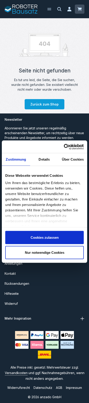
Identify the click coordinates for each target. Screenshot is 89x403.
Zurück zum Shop (44, 104)
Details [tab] (44, 159)
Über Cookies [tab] (73, 159)
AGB (59, 388)
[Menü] (49, 9)
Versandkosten (16, 373)
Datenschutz (43, 388)
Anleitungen (13, 263)
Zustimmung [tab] (16, 159)
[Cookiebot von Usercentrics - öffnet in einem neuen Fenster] (64, 147)
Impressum (74, 388)
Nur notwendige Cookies (44, 252)
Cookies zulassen (45, 237)
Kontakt (10, 273)
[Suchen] (59, 9)
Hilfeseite (12, 293)
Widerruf (11, 303)
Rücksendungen (17, 283)
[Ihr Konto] (69, 9)
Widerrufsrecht (18, 388)
